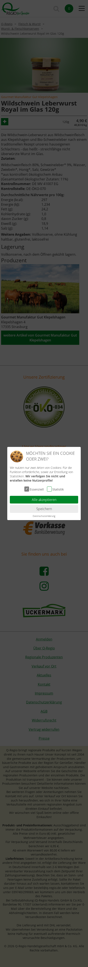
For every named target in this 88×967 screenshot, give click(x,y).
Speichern (44, 508)
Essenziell (37, 489)
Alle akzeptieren (44, 499)
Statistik (58, 489)
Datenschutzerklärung (44, 516)
